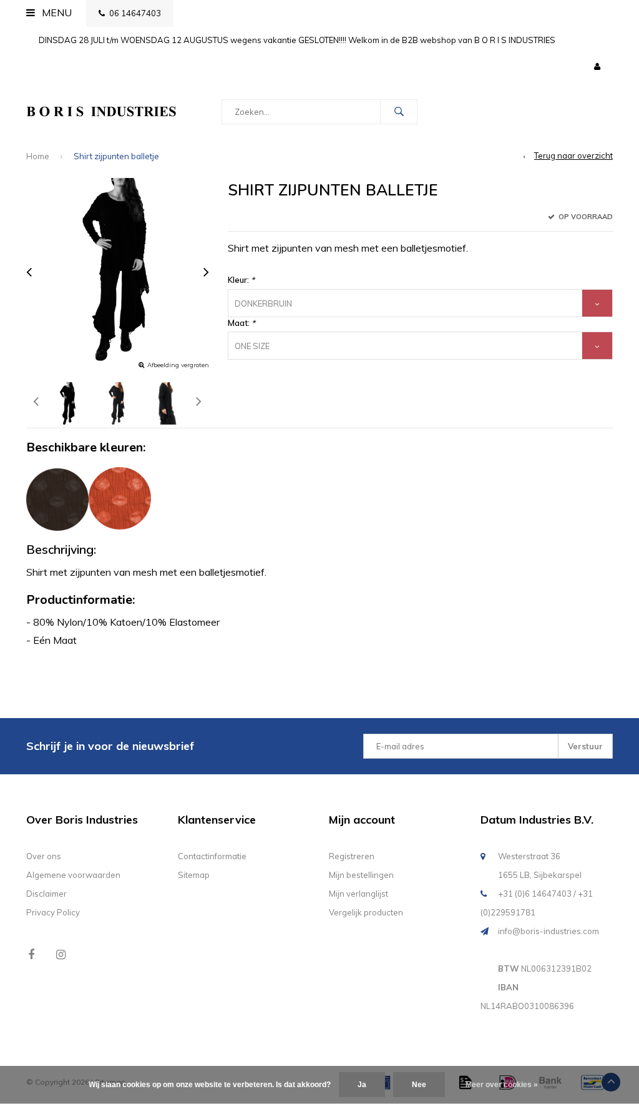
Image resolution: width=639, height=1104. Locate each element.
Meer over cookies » (502, 1084)
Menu (55, 12)
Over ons (43, 856)
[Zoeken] (398, 111)
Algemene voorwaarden (73, 875)
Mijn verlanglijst (358, 894)
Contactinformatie (212, 856)
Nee (419, 1084)
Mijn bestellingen (361, 875)
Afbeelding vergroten (178, 365)
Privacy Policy (53, 912)
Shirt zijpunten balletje (116, 156)
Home (37, 156)
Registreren (351, 856)
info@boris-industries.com (548, 931)
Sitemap (194, 875)
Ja (362, 1084)
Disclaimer (46, 894)
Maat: (241, 323)
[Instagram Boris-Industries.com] (61, 954)
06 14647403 (135, 13)
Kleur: (241, 280)
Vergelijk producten (366, 912)
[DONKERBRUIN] (57, 499)
